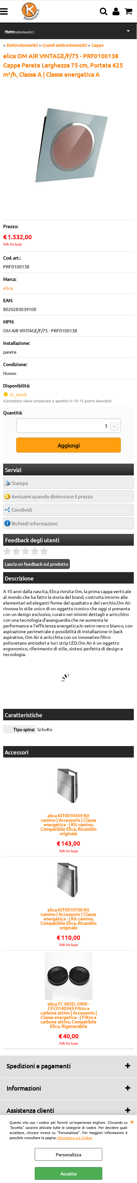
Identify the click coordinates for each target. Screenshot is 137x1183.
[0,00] (129, 11)
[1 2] (68, 426)
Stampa (19, 483)
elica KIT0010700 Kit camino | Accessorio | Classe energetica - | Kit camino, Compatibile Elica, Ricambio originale (68, 918)
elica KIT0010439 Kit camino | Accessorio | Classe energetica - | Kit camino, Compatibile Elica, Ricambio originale (68, 824)
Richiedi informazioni (34, 523)
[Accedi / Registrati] (116, 11)
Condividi (21, 510)
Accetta (68, 1173)
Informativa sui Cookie (74, 1137)
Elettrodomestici (19, 31)
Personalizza (68, 1154)
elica (8, 288)
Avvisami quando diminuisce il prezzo (52, 496)
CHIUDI (132, 1121)
